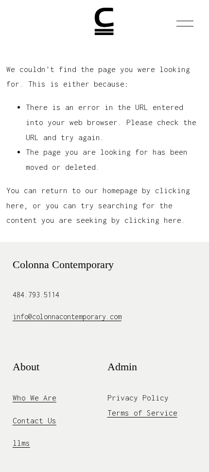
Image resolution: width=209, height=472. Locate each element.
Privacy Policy (138, 397)
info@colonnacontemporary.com (67, 316)
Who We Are (34, 397)
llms (21, 442)
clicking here (152, 220)
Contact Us (34, 420)
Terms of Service (142, 412)
